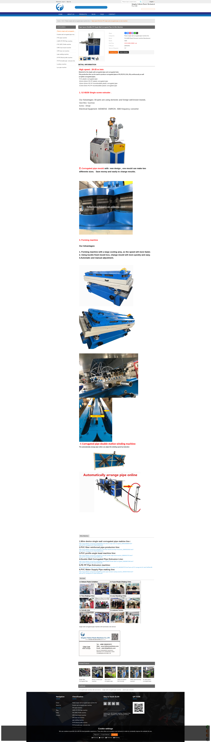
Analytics (102, 737)
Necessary (95, 737)
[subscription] (124, 709)
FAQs (102, 14)
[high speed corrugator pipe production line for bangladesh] (110, 672)
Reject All (96, 734)
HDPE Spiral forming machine (135, 680)
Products (83, 14)
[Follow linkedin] (113, 703)
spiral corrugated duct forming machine (121, 680)
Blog (93, 14)
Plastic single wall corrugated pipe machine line (77, 21)
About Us (70, 14)
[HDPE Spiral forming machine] (135, 672)
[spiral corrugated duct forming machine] (123, 672)
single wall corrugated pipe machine (111, 689)
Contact (112, 14)
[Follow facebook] (109, 703)
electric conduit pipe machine (97, 680)
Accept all (114, 734)
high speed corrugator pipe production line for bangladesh (109, 680)
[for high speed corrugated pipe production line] (148, 672)
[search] (140, 1)
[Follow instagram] (117, 703)
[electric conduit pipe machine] (97, 672)
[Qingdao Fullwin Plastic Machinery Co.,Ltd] (59, 7)
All (62, 21)
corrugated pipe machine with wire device (90, 689)
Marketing (117, 737)
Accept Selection (105, 734)
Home (60, 14)
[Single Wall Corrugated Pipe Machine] (84, 672)
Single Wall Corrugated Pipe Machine (83, 680)
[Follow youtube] (105, 703)
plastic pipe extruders (128, 689)
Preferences (110, 737)
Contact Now (113, 52)
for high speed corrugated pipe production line (147, 680)
